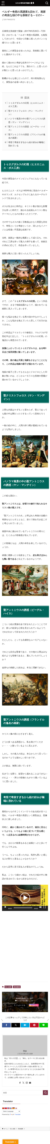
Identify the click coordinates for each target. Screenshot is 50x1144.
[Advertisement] (25, 952)
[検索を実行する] (45, 1092)
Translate (18, 1114)
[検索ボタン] (47, 3)
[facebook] (20, 1082)
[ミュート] (40, 907)
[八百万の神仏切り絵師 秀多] (25, 3)
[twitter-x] (23, 1082)
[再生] (5, 907)
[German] (13, 1108)
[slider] (23, 907)
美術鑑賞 (17, 987)
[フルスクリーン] (44, 907)
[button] (25, 898)
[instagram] (26, 1082)
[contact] (30, 1082)
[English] (8, 1108)
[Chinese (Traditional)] (6, 1108)
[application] (25, 898)
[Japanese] (16, 1108)
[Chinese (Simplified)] (3, 1108)
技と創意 (8, 987)
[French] (11, 1108)
